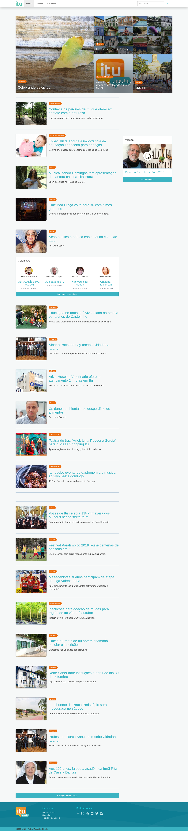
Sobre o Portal (48, 812)
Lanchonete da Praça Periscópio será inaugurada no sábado (78, 706)
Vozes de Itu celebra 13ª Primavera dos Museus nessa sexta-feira (79, 515)
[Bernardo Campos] (54, 270)
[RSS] (101, 813)
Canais (39, 3)
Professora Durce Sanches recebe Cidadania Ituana (83, 738)
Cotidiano (22, 82)
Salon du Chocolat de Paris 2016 (144, 172)
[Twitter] (97, 813)
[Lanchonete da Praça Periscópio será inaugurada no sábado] (31, 708)
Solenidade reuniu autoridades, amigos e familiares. (75, 745)
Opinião (52, 231)
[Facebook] (78, 813)
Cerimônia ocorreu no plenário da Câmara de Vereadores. (78, 353)
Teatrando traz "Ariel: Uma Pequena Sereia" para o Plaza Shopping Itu (82, 442)
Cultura (138, 82)
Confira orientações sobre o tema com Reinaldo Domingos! (79, 149)
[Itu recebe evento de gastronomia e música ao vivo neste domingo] (31, 476)
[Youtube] (87, 813)
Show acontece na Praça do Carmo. (67, 181)
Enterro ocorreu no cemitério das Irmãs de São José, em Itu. (79, 777)
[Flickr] (92, 813)
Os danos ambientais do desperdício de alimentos (79, 410)
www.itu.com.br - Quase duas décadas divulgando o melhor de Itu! (113, 85)
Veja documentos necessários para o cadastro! (72, 681)
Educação (53, 307)
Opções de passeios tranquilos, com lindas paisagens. (76, 118)
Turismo (99, 44)
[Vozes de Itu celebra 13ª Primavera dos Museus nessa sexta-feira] (31, 517)
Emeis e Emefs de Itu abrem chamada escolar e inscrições (78, 643)
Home (29, 3)
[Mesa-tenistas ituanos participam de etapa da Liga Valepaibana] (31, 581)
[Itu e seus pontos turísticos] (133, 35)
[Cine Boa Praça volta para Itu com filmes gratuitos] (31, 209)
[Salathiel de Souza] (28, 270)
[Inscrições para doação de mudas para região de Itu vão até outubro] (31, 613)
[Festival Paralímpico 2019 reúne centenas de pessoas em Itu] (31, 549)
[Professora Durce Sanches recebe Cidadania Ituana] (31, 740)
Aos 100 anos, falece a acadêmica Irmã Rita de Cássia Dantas (83, 770)
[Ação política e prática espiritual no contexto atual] (31, 241)
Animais (52, 371)
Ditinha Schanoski (80, 276)
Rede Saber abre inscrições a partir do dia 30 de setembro (84, 675)
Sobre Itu (46, 815)
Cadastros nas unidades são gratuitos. (68, 649)
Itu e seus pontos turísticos (112, 49)
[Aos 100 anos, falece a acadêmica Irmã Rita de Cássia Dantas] (31, 772)
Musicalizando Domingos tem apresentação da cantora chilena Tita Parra (82, 175)
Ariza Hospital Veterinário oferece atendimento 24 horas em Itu (74, 378)
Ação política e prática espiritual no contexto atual (83, 238)
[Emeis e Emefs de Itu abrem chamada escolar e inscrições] (31, 645)
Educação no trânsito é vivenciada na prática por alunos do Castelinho (83, 314)
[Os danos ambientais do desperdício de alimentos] (31, 412)
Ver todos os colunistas (67, 294)
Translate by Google (51, 817)
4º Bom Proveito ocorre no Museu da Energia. (72, 481)
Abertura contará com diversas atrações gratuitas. (74, 713)
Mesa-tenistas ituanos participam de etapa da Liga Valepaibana (81, 579)
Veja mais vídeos (147, 179)
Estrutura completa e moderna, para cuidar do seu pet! (76, 385)
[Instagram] (83, 813)
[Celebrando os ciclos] (55, 54)
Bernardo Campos (54, 276)
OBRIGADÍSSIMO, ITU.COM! (29, 283)
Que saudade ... (54, 281)
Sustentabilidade (55, 103)
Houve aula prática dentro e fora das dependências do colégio (80, 321)
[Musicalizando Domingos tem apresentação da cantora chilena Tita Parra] (31, 177)
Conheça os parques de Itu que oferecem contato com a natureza (81, 111)
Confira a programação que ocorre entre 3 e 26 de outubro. (79, 213)
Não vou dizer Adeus (80, 283)
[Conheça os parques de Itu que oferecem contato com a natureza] (31, 113)
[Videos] (147, 156)
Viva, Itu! (140, 87)
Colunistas (51, 3)
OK (167, 3)
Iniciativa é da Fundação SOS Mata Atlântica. (72, 617)
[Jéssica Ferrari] (106, 270)
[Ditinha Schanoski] (80, 270)
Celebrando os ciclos (34, 87)
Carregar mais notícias (67, 795)
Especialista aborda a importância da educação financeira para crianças (77, 143)
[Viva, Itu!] (152, 73)
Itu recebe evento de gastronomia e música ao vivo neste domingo (82, 474)
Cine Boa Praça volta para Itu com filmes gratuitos (80, 207)
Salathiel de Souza (29, 276)
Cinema (52, 199)
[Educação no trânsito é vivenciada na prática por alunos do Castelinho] (31, 317)
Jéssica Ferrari (105, 276)
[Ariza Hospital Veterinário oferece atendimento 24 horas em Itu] (31, 380)
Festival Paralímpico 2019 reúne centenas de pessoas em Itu (84, 547)
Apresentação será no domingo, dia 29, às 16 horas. (75, 449)
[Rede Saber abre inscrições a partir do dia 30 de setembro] (31, 677)
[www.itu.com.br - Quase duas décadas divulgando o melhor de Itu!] (113, 73)
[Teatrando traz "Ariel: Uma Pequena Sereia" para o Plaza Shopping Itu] (31, 444)
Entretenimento (55, 435)
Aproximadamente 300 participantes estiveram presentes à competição (78, 587)
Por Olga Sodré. (57, 245)
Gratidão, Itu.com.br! (106, 283)
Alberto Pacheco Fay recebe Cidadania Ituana (79, 346)
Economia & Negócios (104, 77)
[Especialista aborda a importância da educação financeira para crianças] (31, 145)
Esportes (52, 539)
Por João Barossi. (58, 417)
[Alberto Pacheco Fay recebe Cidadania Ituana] (31, 348)
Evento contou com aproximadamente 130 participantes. (77, 553)
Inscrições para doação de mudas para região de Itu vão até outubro (79, 611)
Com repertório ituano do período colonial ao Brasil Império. (79, 522)
